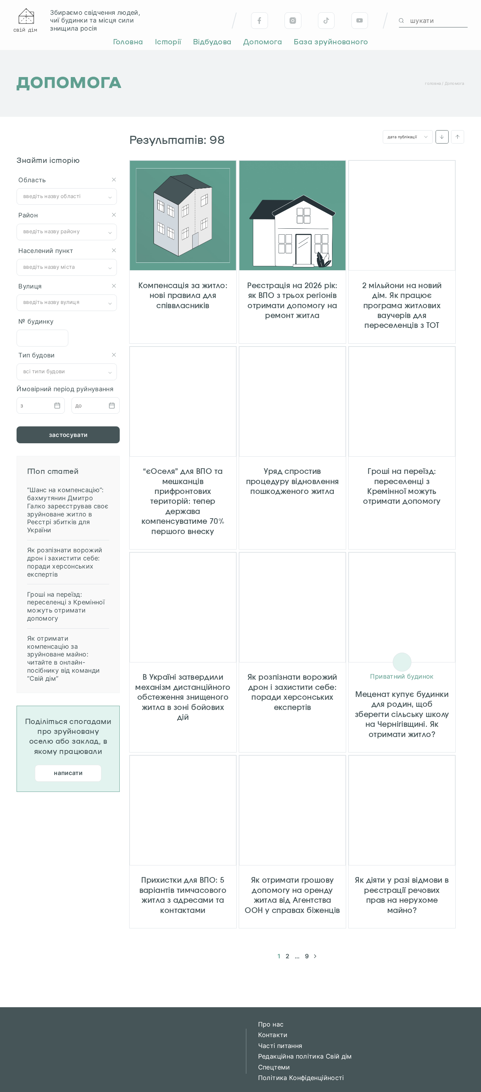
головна (433, 83)
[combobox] (67, 196)
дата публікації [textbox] (402, 136)
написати (68, 772)
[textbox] (66, 196)
